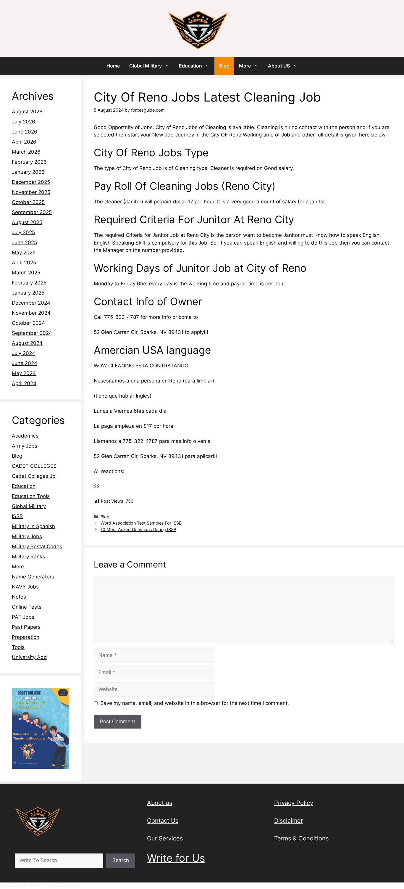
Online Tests (26, 607)
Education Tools (31, 496)
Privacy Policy (293, 802)
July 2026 (23, 122)
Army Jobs (24, 446)
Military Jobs (27, 536)
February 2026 (29, 162)
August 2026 (27, 112)
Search (120, 860)
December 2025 (31, 182)
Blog (224, 66)
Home (113, 66)
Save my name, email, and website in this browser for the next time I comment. (194, 703)
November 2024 (31, 313)
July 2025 (23, 232)
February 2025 (29, 283)
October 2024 (28, 323)
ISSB (17, 516)
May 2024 (24, 373)
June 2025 (24, 242)
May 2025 (23, 252)
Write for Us (176, 858)
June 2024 (24, 363)
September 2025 (32, 212)
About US (279, 66)
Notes (19, 597)
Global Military (145, 66)
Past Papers (26, 627)
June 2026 (24, 132)
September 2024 (32, 333)
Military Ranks (28, 557)
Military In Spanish (33, 526)
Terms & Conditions (301, 838)
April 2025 (24, 263)
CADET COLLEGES (34, 466)
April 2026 (24, 142)
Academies (25, 436)
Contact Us (162, 820)
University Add (29, 657)
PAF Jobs (23, 617)
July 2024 (23, 353)
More (245, 66)
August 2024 (27, 343)
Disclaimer (288, 820)
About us (159, 802)
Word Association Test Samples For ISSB (141, 522)
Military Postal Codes (37, 546)
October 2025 (28, 202)
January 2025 (28, 293)
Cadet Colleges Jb (34, 476)
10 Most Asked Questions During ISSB (138, 529)
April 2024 (24, 383)
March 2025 (26, 273)
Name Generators (33, 577)
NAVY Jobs (25, 587)
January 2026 (28, 172)
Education (190, 66)
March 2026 (26, 152)
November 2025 (31, 192)
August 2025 (27, 222)
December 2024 (31, 303)
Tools (18, 647)
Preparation (25, 637)
